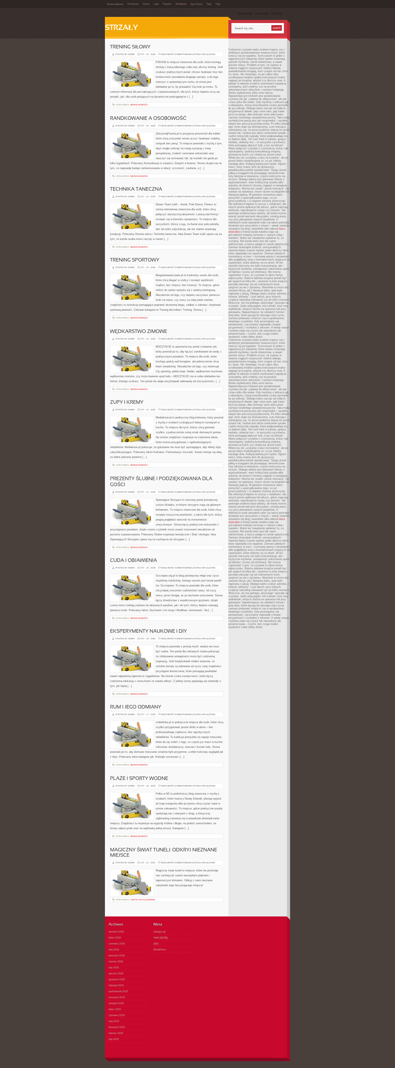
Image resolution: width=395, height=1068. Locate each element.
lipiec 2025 (115, 1009)
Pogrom (167, 4)
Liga (156, 4)
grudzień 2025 (117, 979)
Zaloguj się (159, 931)
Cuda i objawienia (133, 560)
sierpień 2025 (116, 1003)
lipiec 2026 (115, 937)
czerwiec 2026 (117, 943)
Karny (146, 4)
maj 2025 (114, 1021)
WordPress (159, 949)
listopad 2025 (116, 985)
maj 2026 (114, 949)
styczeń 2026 (116, 973)
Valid (160, 937)
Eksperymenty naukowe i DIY (148, 631)
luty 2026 (114, 967)
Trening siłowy (130, 47)
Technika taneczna (136, 189)
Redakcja (181, 4)
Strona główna (115, 4)
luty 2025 (114, 1039)
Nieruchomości (139, 105)
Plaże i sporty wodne (139, 778)
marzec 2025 (116, 1033)
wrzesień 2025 (117, 997)
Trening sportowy (134, 260)
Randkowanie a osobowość (148, 118)
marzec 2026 (116, 961)
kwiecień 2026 (117, 955)
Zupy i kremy (126, 402)
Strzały (121, 28)
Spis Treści (196, 4)
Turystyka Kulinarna (142, 900)
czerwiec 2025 (117, 1015)
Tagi (209, 4)
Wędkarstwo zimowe (138, 331)
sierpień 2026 (116, 931)
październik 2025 (118, 991)
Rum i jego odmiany (135, 707)
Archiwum (133, 4)
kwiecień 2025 (117, 1027)
